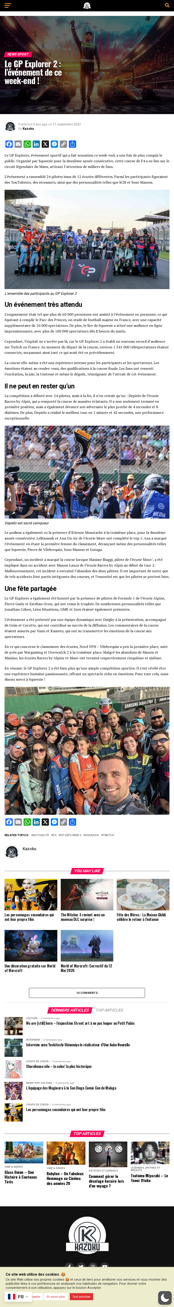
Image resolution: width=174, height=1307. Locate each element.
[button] (165, 1298)
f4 (54, 835)
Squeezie (92, 835)
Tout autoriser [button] (81, 1296)
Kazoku (28, 128)
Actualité (41, 835)
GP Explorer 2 (70, 835)
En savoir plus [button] (56, 1296)
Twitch (108, 835)
